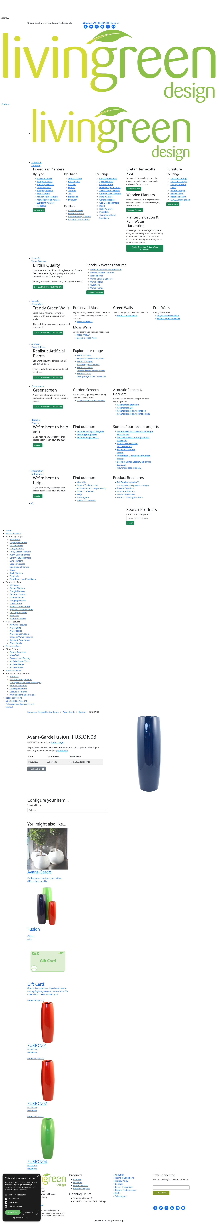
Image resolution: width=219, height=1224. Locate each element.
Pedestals (41, 205)
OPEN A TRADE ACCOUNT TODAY (48, 287)
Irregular (72, 199)
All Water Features (95, 292)
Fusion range (57, 742)
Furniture (77, 1182)
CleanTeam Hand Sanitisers (23, 579)
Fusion (82, 712)
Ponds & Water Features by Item (105, 269)
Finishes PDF (35, 769)
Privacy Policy (121, 1180)
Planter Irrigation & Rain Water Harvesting (145, 248)
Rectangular (74, 181)
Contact (9, 707)
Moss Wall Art (83, 334)
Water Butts (15, 627)
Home (8, 530)
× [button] (38, 1176)
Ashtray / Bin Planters (47, 196)
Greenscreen (37, 386)
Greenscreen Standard (128, 404)
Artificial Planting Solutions (130, 497)
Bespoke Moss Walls (87, 337)
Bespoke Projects (14, 697)
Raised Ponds (96, 275)
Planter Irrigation (18, 618)
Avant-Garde (69, 712)
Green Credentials (85, 491)
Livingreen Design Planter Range (43, 712)
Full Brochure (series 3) (133, 484)
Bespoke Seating (178, 196)
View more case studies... (129, 467)
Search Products (13, 533)
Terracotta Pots (133, 188)
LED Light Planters (45, 202)
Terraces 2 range (178, 181)
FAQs (79, 494)
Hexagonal (73, 196)
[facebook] (85, 26)
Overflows (95, 284)
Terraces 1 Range (178, 178)
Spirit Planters (106, 181)
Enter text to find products (139, 514)
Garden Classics (107, 199)
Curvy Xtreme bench (180, 199)
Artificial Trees (16, 667)
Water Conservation (19, 633)
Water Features (80, 1185)
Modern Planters (76, 213)
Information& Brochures (37, 472)
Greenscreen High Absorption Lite (133, 413)
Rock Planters (106, 208)
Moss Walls (15, 655)
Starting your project (87, 434)
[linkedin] (108, 26)
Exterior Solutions (125, 488)
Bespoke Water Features (102, 272)
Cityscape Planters (108, 178)
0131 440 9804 (102, 23)
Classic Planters (75, 210)
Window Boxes (44, 187)
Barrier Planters (44, 178)
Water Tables (96, 281)
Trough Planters (44, 181)
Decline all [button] (29, 1212)
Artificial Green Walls (127, 315)
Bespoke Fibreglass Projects (90, 431)
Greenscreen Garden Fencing (91, 400)
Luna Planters (106, 196)
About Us (81, 482)
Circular (72, 184)
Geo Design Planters (109, 202)
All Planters (39, 210)
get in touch (62, 750)
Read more (23, 1190)
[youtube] (113, 26)
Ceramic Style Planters (79, 219)
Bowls (102, 205)
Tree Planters (43, 193)
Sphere (71, 187)
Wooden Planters (134, 210)
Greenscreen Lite (125, 407)
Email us (115, 23)
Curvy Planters (106, 184)
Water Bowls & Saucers (101, 278)
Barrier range (176, 193)
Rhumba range (177, 190)
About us (119, 1174)
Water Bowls (16, 643)
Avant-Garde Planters (109, 190)
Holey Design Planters (110, 187)
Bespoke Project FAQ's (88, 437)
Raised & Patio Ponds (20, 640)
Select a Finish (34, 805)
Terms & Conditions (86, 500)
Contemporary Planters (79, 216)
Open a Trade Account (91, 487)
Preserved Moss (85, 321)
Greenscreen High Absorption (131, 410)
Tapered (72, 190)
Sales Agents (83, 497)
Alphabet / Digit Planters (48, 199)
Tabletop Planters (45, 184)
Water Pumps (96, 288)
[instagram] (96, 26)
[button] (21, 1217)
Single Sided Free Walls (168, 315)
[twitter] (91, 26)
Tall (69, 193)
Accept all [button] (12, 1212)
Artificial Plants (17, 664)
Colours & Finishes (126, 494)
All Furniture (173, 204)
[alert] (22, 1197)
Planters (77, 1179)
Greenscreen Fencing (20, 658)
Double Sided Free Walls (168, 318)
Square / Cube (75, 178)
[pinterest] (102, 26)
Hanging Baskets (45, 190)
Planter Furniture (18, 652)
